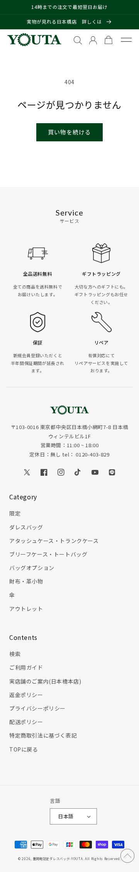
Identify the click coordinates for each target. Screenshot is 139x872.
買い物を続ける (69, 132)
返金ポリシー (26, 695)
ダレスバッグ (26, 527)
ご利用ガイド (26, 667)
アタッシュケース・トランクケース (54, 541)
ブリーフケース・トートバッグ (48, 554)
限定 (14, 513)
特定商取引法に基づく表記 (43, 735)
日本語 (65, 816)
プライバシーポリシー (37, 708)
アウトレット (26, 608)
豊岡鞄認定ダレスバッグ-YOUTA (58, 858)
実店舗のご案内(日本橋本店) (45, 681)
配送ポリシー (26, 722)
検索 (14, 654)
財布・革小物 (26, 581)
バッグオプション (31, 568)
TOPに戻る (23, 749)
